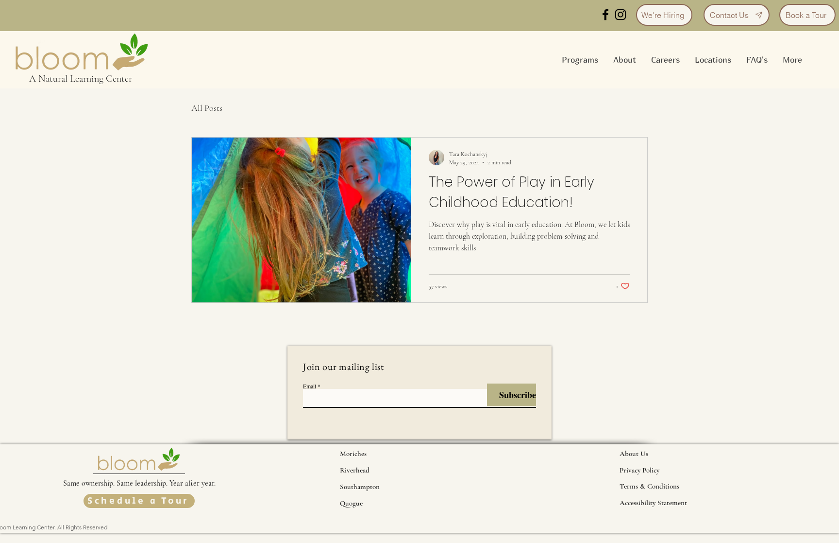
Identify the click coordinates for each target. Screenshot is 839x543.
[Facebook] (605, 14)
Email (309, 386)
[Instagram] (620, 14)
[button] (624, 59)
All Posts (206, 108)
